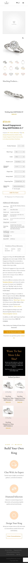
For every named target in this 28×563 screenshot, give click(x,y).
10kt (23, 132)
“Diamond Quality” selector (10, 313)
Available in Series (18, 134)
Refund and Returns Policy (13, 552)
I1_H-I (4, 139)
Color (11, 156)
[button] (23, 38)
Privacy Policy (8, 550)
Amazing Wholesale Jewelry (8, 134)
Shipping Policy (18, 550)
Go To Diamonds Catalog (14, 332)
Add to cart (14, 192)
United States (17, 139)
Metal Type (10, 151)
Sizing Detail (9, 176)
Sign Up (18, 554)
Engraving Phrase (6, 186)
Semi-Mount (11, 139)
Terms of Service (10, 554)
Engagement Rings (11, 136)
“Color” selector (17, 306)
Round (7, 139)
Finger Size (10, 171)
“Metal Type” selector (18, 300)
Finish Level (9, 161)
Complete (5, 136)
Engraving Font (8, 181)
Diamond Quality (6, 167)
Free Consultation (14, 536)
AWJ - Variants (10, 132)
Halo (22, 136)
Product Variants (11, 145)
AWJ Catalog (16, 132)
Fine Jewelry (17, 136)
